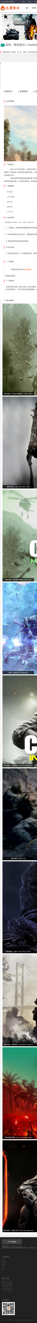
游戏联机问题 (8, 1288)
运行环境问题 (8, 1282)
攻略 (3, 1269)
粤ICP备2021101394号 (28, 1320)
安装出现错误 (8, 1284)
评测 (3, 1267)
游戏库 (34, 8)
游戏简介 (8, 91)
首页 (23, 1)
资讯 (29, 1)
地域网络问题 (8, 1290)
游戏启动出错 (8, 1286)
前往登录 (28, 269)
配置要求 (23, 91)
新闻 (3, 1264)
